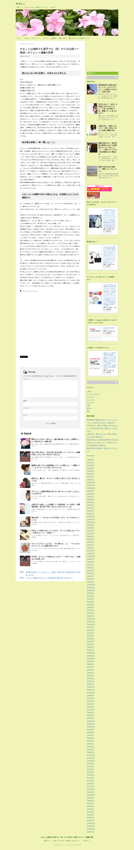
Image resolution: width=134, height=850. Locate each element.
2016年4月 (90, 812)
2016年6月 (90, 806)
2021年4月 (90, 641)
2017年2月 (90, 783)
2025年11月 (91, 485)
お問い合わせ (62, 38)
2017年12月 (91, 755)
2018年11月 (91, 724)
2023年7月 (90, 565)
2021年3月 (90, 644)
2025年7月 (90, 496)
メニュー (45, 38)
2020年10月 (91, 658)
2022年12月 (91, 584)
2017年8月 (90, 766)
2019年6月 (90, 704)
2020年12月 (91, 653)
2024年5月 (90, 536)
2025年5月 (90, 502)
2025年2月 (90, 511)
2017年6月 (90, 772)
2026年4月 (90, 471)
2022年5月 (90, 604)
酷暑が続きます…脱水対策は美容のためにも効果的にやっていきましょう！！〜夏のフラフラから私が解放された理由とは (102, 442)
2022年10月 (91, 590)
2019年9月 (90, 695)
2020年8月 (90, 664)
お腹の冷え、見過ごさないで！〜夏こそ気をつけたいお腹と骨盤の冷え (107, 128)
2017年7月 (90, 769)
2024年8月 (90, 528)
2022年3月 (90, 610)
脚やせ (89, 408)
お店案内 (53, 38)
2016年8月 (90, 800)
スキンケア (90, 397)
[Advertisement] (35, 310)
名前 (25, 401)
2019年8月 (90, 698)
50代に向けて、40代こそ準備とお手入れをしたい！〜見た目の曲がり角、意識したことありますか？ (107, 108)
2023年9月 (90, 559)
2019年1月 (90, 718)
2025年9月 (90, 491)
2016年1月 (90, 820)
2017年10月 (91, 761)
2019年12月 (91, 687)
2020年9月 (90, 661)
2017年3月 (90, 780)
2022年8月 (90, 596)
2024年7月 (90, 530)
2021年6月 (90, 636)
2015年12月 (91, 823)
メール (25, 408)
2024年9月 (90, 525)
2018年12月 (91, 721)
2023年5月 (90, 570)
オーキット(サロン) (93, 394)
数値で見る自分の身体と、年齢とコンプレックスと (107, 169)
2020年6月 (90, 670)
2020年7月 (90, 667)
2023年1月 (90, 582)
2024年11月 (91, 519)
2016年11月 (91, 792)
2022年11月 (91, 587)
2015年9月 (90, 832)
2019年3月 (90, 712)
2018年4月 (90, 743)
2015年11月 (91, 826)
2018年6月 (90, 738)
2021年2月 (90, 647)
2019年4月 (90, 709)
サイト (25, 415)
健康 (88, 405)
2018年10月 (91, 726)
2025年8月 (90, 494)
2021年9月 (90, 627)
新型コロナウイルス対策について (79, 38)
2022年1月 (90, 616)
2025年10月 (91, 488)
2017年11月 (91, 758)
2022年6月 (90, 601)
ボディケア (90, 402)
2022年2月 (90, 613)
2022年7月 (90, 599)
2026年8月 (90, 459)
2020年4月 (90, 675)
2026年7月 (90, 462)
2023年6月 (90, 567)
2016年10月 (91, 795)
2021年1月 (90, 650)
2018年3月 (90, 746)
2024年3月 (90, 542)
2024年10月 (91, 522)
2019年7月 (90, 701)
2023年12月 (91, 550)
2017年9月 (90, 763)
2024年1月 (90, 548)
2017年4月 (90, 778)
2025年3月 (90, 508)
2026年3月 (90, 474)
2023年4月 (90, 573)
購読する (92, 73)
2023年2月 (90, 579)
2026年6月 (90, 465)
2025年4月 (90, 505)
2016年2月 (90, 817)
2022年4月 (90, 607)
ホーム (19, 38)
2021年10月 (91, 624)
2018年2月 (90, 749)
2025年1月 (90, 513)
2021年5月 (90, 638)
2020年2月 (90, 681)
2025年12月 (91, 482)
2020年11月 (91, 655)
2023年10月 (91, 556)
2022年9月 (90, 593)
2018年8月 (90, 732)
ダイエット (26, 291)
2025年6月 (90, 499)
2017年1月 (90, 786)
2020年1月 (90, 684)
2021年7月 (90, 633)
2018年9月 (90, 729)
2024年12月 (91, 516)
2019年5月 (90, 707)
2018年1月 (90, 752)
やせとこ (20, 3)
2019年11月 (91, 690)
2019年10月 (91, 692)
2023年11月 (91, 553)
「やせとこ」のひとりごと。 (32, 38)
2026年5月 (90, 468)
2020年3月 (90, 678)
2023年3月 (90, 576)
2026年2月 (90, 476)
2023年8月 (90, 562)
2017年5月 (90, 775)
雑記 (88, 411)
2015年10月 (91, 829)
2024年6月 (90, 533)
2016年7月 (90, 803)
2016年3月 (90, 814)
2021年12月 (91, 619)
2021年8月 (90, 630)
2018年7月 (90, 735)
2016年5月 (90, 809)
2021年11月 (91, 621)
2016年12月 (91, 789)
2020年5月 (90, 672)
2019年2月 (90, 715)
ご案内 (89, 391)
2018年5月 (90, 741)
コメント (26, 379)
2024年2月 (90, 545)
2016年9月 (90, 797)
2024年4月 (90, 539)
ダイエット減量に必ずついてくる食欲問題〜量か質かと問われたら (49, 578)
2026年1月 (90, 479)
